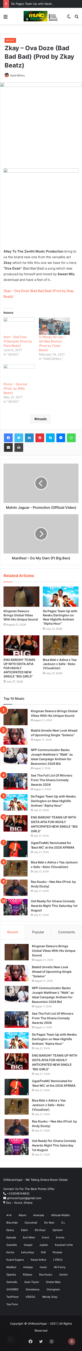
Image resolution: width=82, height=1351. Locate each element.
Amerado (38, 1215)
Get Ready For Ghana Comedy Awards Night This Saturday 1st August (54, 905)
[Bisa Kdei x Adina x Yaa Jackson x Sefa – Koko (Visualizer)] (61, 645)
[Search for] (76, 18)
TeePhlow (12, 1296)
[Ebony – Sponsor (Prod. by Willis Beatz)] (19, 373)
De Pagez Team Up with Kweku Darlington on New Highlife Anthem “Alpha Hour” (53, 800)
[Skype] (50, 437)
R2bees (27, 1274)
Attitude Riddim (60, 1215)
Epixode (11, 1237)
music (42, 419)
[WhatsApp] (71, 437)
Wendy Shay (50, 1296)
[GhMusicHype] (41, 16)
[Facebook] (8, 437)
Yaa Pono (12, 1304)
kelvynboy (27, 1252)
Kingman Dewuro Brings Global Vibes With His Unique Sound (20, 615)
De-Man (49, 1222)
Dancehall (31, 1222)
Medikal (11, 1267)
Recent (12, 932)
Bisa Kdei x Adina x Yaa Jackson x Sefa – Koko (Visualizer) (60, 664)
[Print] (18, 447)
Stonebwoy (33, 1289)
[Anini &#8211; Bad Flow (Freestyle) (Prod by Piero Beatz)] (19, 326)
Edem (24, 1230)
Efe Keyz (40, 1230)
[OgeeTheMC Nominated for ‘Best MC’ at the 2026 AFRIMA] (15, 849)
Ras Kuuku (45, 1274)
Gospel (28, 1244)
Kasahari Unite (64, 1244)
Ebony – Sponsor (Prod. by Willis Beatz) (15, 388)
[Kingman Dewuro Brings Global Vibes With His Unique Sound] (21, 596)
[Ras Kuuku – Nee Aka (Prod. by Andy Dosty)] (15, 888)
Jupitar (43, 1244)
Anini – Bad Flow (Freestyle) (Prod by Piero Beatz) (17, 341)
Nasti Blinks (17, 75)
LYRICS (58, 1259)
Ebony (10, 1230)
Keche (10, 1252)
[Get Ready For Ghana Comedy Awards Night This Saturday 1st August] (15, 907)
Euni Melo (29, 1237)
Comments (66, 932)
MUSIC (10, 40)
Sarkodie (11, 1282)
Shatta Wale (53, 1282)
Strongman (53, 1289)
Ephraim (58, 1230)
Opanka (11, 1274)
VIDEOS (30, 1296)
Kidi (43, 1252)
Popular (38, 932)
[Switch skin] (69, 18)
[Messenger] (60, 437)
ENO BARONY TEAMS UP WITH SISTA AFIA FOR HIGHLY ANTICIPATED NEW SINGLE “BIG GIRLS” (19, 668)
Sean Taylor (31, 1282)
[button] (10, 1339)
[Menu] (5, 18)
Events (60, 1237)
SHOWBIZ (12, 1289)
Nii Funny (60, 1267)
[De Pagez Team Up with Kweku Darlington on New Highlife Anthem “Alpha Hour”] (61, 596)
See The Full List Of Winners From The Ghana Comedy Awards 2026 (51, 779)
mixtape (28, 1267)
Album (22, 1215)
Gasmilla (11, 1244)
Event (45, 1237)
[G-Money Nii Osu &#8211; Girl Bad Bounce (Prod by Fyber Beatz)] (54, 326)
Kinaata (57, 1252)
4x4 (9, 1215)
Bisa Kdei (12, 1222)
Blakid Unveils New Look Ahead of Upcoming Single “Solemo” (52, 971)
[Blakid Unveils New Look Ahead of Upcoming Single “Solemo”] (15, 736)
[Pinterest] (39, 437)
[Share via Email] (8, 447)
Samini (63, 1274)
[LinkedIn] (29, 437)
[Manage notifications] (71, 1341)
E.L (63, 1222)
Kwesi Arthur (38, 1259)
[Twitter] (18, 437)
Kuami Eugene (15, 1259)
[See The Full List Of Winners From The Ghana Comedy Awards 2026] (15, 781)
